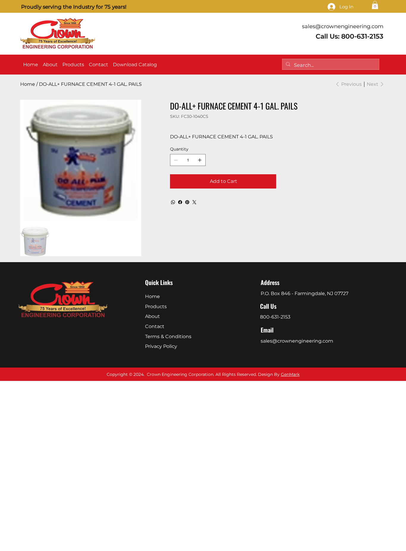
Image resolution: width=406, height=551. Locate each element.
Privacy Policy (161, 346)
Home (152, 296)
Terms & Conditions (168, 336)
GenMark (290, 374)
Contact (154, 326)
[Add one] (200, 160)
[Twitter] (194, 202)
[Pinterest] (187, 202)
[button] (375, 5)
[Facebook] (180, 202)
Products (156, 306)
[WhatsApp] (173, 202)
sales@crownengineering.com (342, 26)
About (152, 316)
